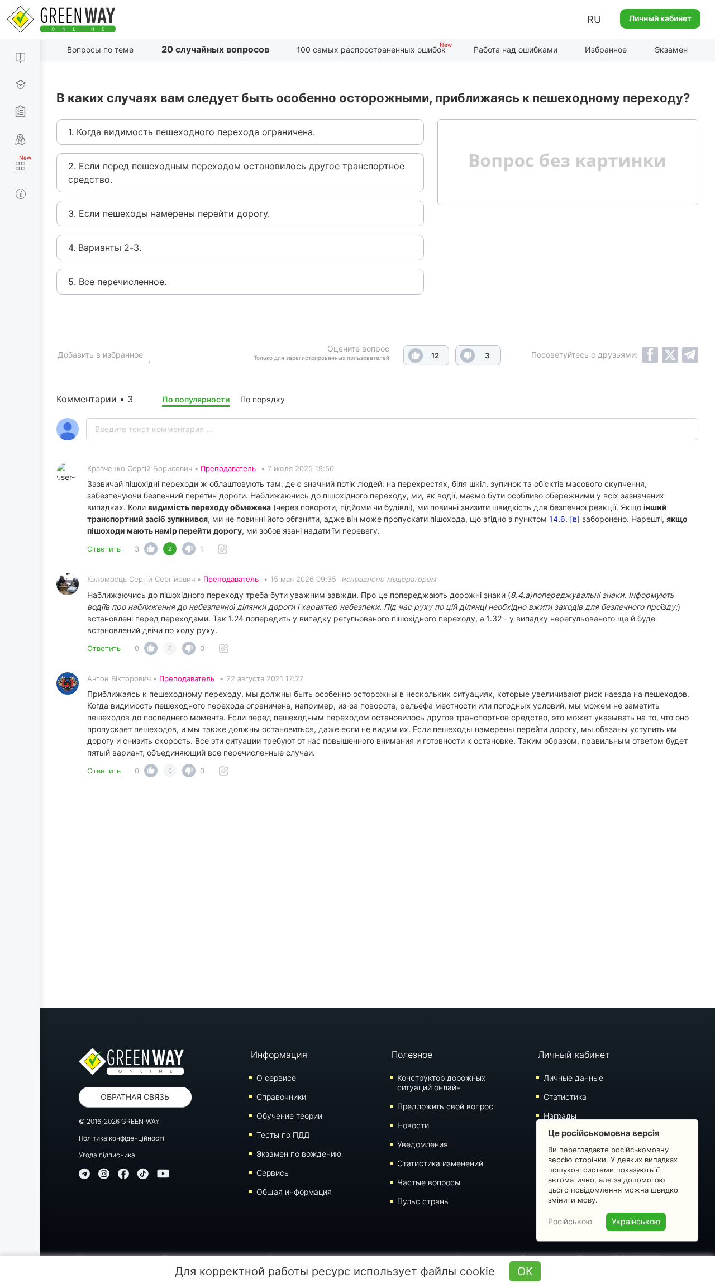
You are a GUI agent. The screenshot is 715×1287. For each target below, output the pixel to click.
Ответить (104, 548)
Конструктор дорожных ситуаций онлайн (441, 1082)
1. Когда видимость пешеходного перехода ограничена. (191, 131)
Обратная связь (135, 1096)
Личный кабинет (660, 18)
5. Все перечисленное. (117, 281)
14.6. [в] (564, 519)
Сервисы (273, 1172)
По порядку (262, 399)
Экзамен (671, 49)
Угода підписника (107, 1155)
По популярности (196, 399)
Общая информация (294, 1191)
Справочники (281, 1096)
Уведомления (422, 1144)
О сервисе (276, 1077)
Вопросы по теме (100, 49)
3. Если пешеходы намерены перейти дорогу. (169, 213)
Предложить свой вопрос (445, 1106)
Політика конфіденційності (121, 1138)
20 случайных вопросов (215, 49)
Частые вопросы (428, 1182)
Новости (413, 1125)
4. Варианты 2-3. (104, 247)
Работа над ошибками (515, 49)
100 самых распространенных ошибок (371, 49)
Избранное (606, 49)
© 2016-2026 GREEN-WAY (119, 1121)
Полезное (412, 1054)
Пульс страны (423, 1201)
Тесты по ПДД (282, 1134)
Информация (279, 1054)
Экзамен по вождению (298, 1153)
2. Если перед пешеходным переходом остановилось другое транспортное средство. (236, 172)
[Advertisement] (377, 896)
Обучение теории (289, 1115)
